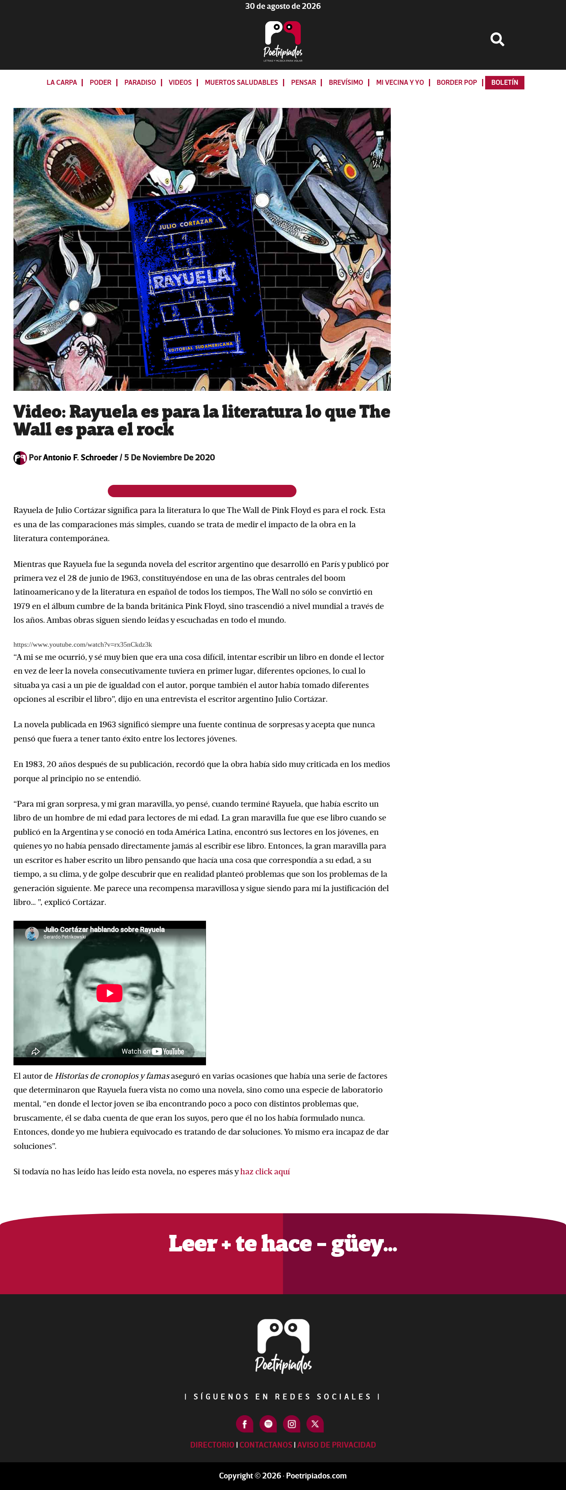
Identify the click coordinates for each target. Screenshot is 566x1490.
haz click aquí (265, 1172)
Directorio (212, 1445)
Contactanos (265, 1445)
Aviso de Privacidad (336, 1445)
